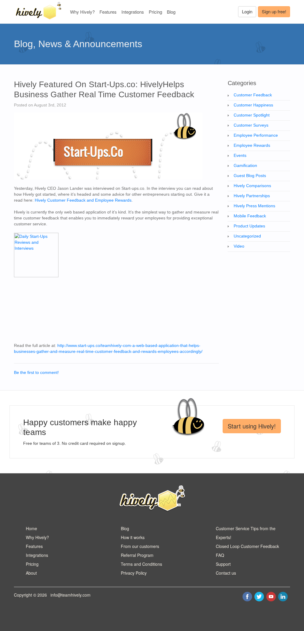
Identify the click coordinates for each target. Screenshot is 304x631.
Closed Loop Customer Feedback (247, 546)
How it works (133, 537)
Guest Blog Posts (250, 175)
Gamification (245, 165)
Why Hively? (82, 12)
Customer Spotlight (252, 115)
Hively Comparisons (252, 185)
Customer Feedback (253, 95)
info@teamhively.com (70, 595)
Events (240, 155)
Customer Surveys (251, 125)
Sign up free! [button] (274, 11)
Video (239, 246)
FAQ (220, 555)
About (31, 573)
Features (108, 12)
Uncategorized (247, 236)
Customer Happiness (253, 105)
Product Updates (249, 226)
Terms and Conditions (141, 564)
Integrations (132, 12)
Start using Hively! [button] (252, 426)
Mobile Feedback (250, 215)
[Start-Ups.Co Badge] (36, 254)
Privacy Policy (134, 573)
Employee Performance (256, 135)
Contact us (226, 573)
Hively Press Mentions (254, 205)
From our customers (140, 546)
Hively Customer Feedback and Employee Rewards (83, 200)
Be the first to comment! (36, 372)
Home (31, 528)
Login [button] (247, 11)
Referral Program (137, 555)
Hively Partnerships (252, 195)
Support (223, 564)
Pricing (155, 12)
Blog (171, 12)
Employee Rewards (252, 145)
